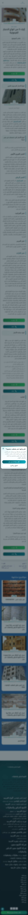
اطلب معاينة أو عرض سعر (14, 461)
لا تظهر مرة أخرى (14, 465)
